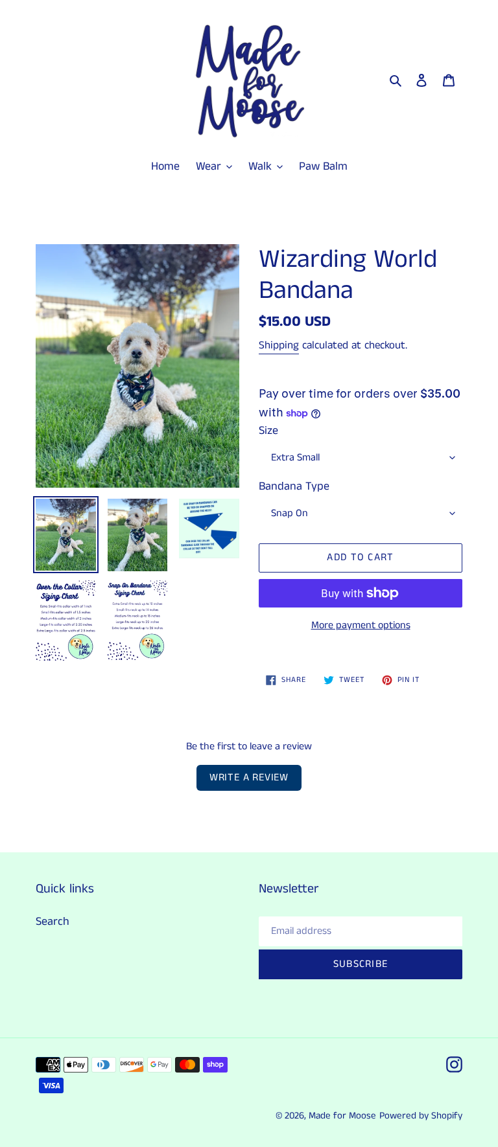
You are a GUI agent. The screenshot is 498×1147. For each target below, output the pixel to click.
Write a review (249, 777)
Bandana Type (294, 486)
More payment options (360, 625)
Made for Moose (342, 1115)
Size (268, 430)
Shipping (279, 345)
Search (52, 921)
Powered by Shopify (420, 1115)
